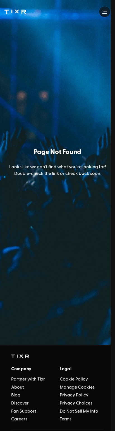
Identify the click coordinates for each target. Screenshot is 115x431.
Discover (20, 403)
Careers (19, 419)
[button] (15, 12)
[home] (20, 356)
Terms (65, 419)
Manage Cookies (77, 387)
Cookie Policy (74, 379)
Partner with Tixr (28, 379)
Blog (15, 395)
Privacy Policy (74, 395)
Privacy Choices (76, 403)
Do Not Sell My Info (79, 411)
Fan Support (23, 411)
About (17, 387)
